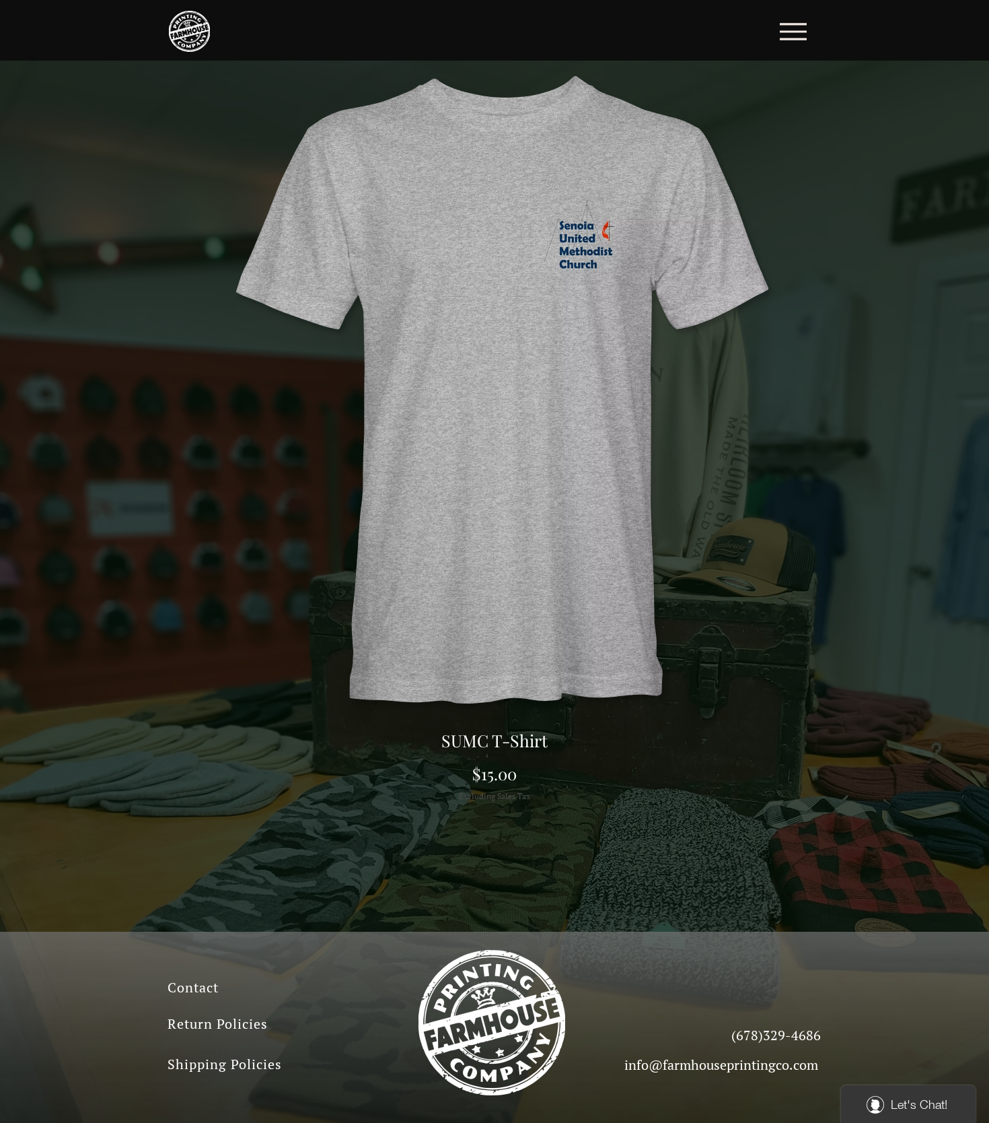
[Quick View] (494, 390)
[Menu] (792, 31)
